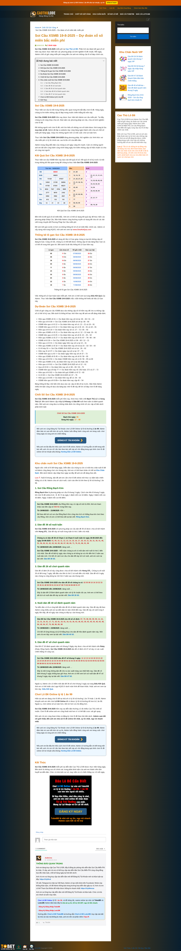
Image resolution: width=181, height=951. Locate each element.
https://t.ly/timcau (87, 888)
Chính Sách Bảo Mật (140, 8)
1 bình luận (51, 45)
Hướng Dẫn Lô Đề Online (71, 452)
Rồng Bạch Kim (82, 517)
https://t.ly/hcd (45, 879)
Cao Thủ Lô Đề (72, 49)
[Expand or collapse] (103, 61)
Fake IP (86, 917)
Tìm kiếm (120, 25)
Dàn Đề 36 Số (49, 559)
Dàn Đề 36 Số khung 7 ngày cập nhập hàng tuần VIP (136, 68)
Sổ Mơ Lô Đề (112, 14)
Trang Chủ (68, 14)
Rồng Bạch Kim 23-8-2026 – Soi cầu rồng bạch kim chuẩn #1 (136, 97)
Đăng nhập (39, 832)
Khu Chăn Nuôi (99, 14)
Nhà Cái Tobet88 (127, 14)
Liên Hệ (111, 8)
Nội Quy (141, 948)
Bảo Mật (147, 948)
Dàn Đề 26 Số (73, 595)
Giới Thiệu (102, 8)
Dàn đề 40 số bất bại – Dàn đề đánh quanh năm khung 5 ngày (137, 87)
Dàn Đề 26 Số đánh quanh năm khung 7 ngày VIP (135, 59)
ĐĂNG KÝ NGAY (112, 2)
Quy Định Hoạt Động (124, 8)
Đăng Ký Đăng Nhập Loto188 (49, 910)
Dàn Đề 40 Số (68, 634)
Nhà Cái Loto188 (143, 14)
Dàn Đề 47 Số (66, 676)
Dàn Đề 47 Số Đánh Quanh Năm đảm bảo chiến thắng (136, 78)
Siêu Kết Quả (47, 689)
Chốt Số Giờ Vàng (83, 14)
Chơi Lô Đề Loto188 (83, 914)
